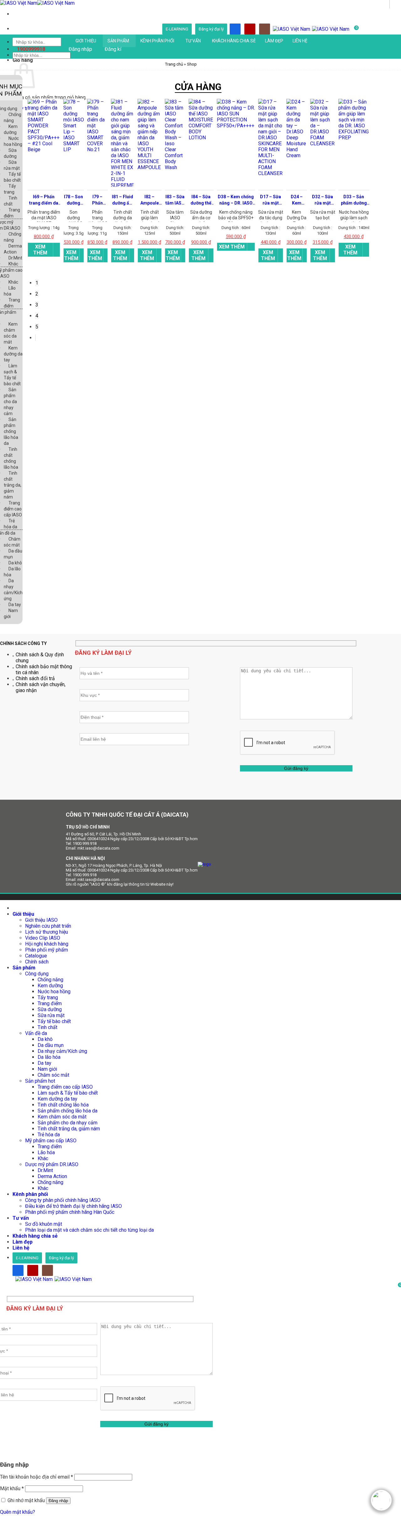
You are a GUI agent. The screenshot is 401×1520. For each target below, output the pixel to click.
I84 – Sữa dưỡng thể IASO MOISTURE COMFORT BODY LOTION (201, 200)
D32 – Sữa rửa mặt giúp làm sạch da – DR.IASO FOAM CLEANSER (322, 200)
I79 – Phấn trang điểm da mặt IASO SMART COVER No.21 (97, 200)
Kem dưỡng (50, 986)
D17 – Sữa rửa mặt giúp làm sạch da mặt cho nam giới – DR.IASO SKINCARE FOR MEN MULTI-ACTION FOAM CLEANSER (270, 200)
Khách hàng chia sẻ (234, 40)
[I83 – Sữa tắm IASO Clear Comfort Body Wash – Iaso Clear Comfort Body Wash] (175, 169)
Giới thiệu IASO (41, 920)
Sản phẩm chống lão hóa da (11, 431)
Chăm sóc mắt (53, 1075)
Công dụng (37, 974)
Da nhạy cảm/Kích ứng (62, 1051)
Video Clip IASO (42, 938)
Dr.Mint (15, 257)
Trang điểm (50, 1003)
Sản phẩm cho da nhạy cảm (10, 401)
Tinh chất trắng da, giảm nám (12, 485)
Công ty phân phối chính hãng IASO (63, 1200)
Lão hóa (46, 1152)
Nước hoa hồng (54, 992)
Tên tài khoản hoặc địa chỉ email (36, 1477)
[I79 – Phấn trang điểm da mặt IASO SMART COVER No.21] (97, 151)
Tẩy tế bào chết (54, 1021)
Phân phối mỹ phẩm (46, 950)
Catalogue (36, 956)
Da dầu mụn (51, 1045)
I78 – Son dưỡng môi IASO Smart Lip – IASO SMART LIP (74, 200)
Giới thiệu (86, 40)
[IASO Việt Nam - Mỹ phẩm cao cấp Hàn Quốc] (37, 3)
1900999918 (31, 49)
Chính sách (37, 962)
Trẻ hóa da (49, 1135)
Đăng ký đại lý (211, 29)
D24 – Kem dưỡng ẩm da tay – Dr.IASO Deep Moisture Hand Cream (297, 200)
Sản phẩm (118, 40)
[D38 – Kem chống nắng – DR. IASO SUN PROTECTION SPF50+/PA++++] (236, 127)
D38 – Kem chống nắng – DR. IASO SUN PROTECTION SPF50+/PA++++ (236, 200)
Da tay (14, 604)
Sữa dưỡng (50, 1009)
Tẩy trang (48, 997)
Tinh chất (47, 1027)
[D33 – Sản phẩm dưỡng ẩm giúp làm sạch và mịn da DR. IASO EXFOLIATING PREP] (353, 139)
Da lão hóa (49, 1057)
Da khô (15, 562)
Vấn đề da (36, 1033)
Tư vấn (193, 40)
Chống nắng (50, 980)
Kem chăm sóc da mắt (62, 1117)
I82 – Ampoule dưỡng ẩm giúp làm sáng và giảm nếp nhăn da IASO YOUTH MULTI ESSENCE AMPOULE (149, 200)
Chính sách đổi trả (35, 678)
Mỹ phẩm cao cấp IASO (50, 1141)
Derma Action (52, 1176)
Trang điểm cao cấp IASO (13, 508)
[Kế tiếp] (35, 337)
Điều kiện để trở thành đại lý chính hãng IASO (73, 1206)
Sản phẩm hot (40, 1081)
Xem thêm (40, 250)
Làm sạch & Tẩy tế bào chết (68, 1093)
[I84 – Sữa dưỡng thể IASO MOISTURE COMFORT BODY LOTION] (201, 139)
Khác (13, 263)
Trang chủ (174, 64)
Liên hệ (300, 40)
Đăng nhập (58, 1500)
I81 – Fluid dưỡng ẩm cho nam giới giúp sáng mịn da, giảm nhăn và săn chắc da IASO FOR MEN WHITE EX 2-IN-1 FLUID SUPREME (122, 200)
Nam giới (47, 1069)
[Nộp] (394, 4)
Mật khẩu (12, 1488)
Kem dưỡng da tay (13, 353)
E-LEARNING (177, 29)
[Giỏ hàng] (17, 1286)
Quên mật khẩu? (17, 1512)
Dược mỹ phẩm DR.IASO (51, 1164)
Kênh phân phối (157, 40)
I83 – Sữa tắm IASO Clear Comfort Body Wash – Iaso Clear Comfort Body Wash (175, 200)
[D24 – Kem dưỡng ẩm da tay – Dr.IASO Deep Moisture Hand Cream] (296, 157)
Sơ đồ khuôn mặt (43, 1224)
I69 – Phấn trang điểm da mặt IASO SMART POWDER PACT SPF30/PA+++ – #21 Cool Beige (44, 200)
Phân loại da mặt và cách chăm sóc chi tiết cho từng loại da (89, 1230)
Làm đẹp (274, 40)
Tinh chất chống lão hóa (63, 1105)
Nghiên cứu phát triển (48, 926)
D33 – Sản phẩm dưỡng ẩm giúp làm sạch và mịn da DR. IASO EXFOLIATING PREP (353, 200)
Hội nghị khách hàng (46, 944)
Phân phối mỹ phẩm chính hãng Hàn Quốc (69, 1212)
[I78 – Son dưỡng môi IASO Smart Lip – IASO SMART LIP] (73, 151)
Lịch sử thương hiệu (46, 932)
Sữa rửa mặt (51, 1015)
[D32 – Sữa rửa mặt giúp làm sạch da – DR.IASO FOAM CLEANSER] (322, 145)
